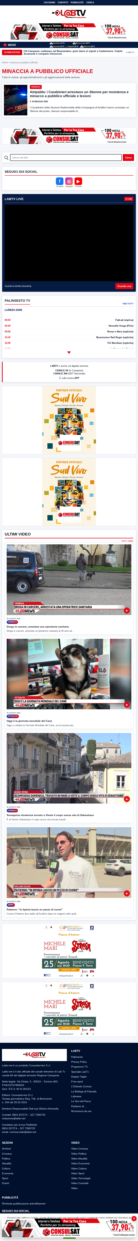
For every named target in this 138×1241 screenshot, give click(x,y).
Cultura (6, 1168)
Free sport (77, 1081)
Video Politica (78, 1153)
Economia (7, 1173)
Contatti (63, 2)
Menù (10, 44)
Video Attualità (79, 1158)
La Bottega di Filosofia (83, 1091)
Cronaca (35, 87)
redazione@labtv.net (13, 1118)
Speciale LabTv (80, 1071)
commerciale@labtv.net (23, 1131)
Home (5, 62)
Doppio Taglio (79, 1076)
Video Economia (80, 1163)
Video (74, 1188)
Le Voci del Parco (81, 1101)
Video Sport (77, 1173)
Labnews (76, 1096)
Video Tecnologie (81, 1178)
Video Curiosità (79, 1183)
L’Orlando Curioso (81, 1086)
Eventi (5, 1183)
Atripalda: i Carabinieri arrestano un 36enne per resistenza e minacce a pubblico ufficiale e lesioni (79, 94)
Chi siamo (49, 2)
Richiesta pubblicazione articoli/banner (24, 1203)
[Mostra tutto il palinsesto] (69, 352)
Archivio (6, 1148)
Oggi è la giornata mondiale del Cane (29, 720)
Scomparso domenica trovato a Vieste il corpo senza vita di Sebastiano (50, 815)
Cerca (90, 2)
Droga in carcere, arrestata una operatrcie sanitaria (38, 626)
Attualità (6, 1163)
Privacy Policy (79, 1061)
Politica (6, 1158)
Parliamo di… (78, 1106)
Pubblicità (77, 2)
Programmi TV (79, 1066)
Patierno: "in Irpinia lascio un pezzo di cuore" (35, 909)
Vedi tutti (128, 304)
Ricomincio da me (81, 1111)
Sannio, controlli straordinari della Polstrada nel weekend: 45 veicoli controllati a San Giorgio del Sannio (71, 52)
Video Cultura (79, 1168)
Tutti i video (127, 541)
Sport (5, 1178)
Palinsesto (77, 1056)
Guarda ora (124, 286)
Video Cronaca (79, 1148)
